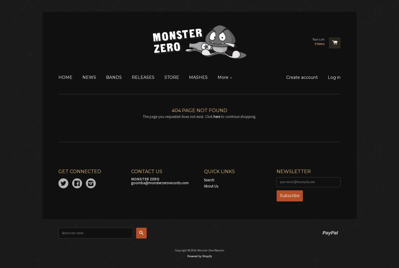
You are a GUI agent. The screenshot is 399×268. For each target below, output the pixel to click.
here (217, 116)
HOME (65, 77)
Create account (302, 77)
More (224, 77)
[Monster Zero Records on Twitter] (63, 184)
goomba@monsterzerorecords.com (160, 182)
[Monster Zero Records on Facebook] (77, 184)
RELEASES (143, 77)
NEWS (89, 77)
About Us (211, 186)
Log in (334, 77)
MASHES (198, 77)
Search (209, 179)
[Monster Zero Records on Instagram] (91, 184)
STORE (171, 77)
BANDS (114, 77)
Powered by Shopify (199, 256)
